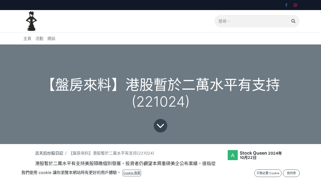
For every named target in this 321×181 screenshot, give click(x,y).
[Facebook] (286, 5)
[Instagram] (295, 5)
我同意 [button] (291, 173)
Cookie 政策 (131, 173)
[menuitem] (27, 38)
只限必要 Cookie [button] (268, 173)
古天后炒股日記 (49, 153)
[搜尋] (293, 21)
